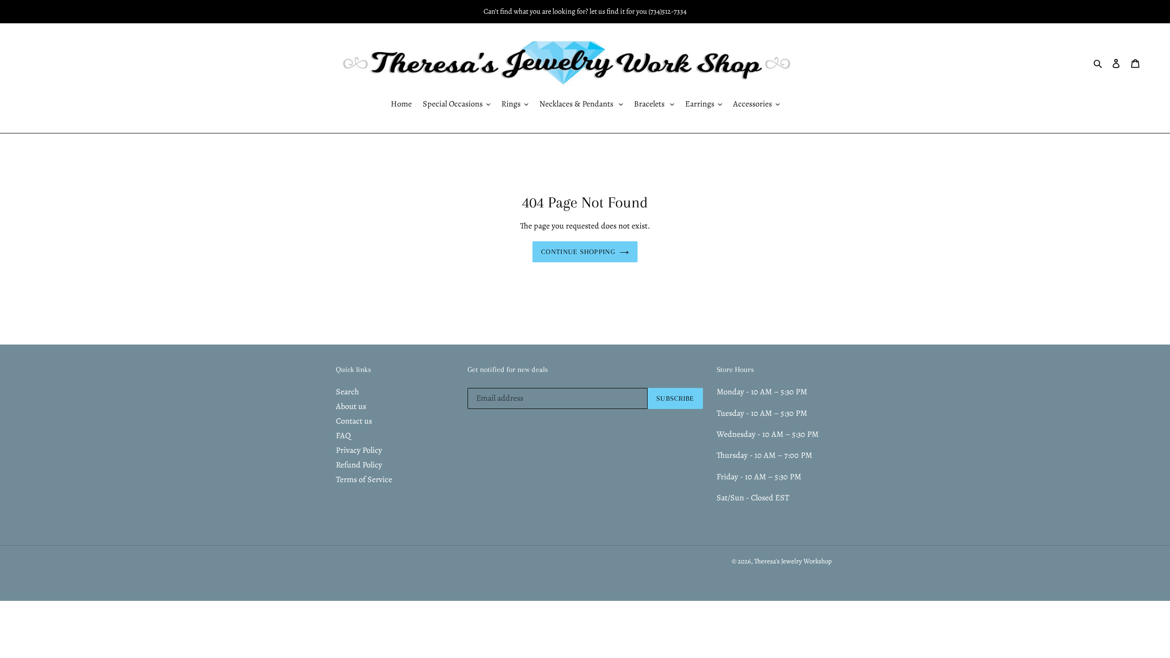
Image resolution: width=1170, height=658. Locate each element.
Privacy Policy (359, 450)
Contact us (354, 420)
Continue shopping (578, 252)
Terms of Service (364, 479)
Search (347, 391)
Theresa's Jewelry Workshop (793, 561)
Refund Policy (359, 464)
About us (351, 406)
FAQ (343, 435)
